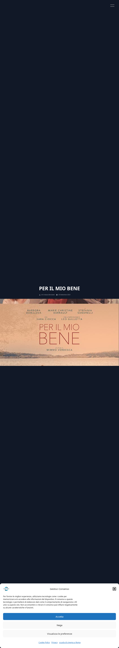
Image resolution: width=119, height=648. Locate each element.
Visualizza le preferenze (59, 633)
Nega (59, 625)
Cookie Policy (44, 642)
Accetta (59, 616)
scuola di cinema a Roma (70, 642)
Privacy (54, 642)
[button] (114, 588)
